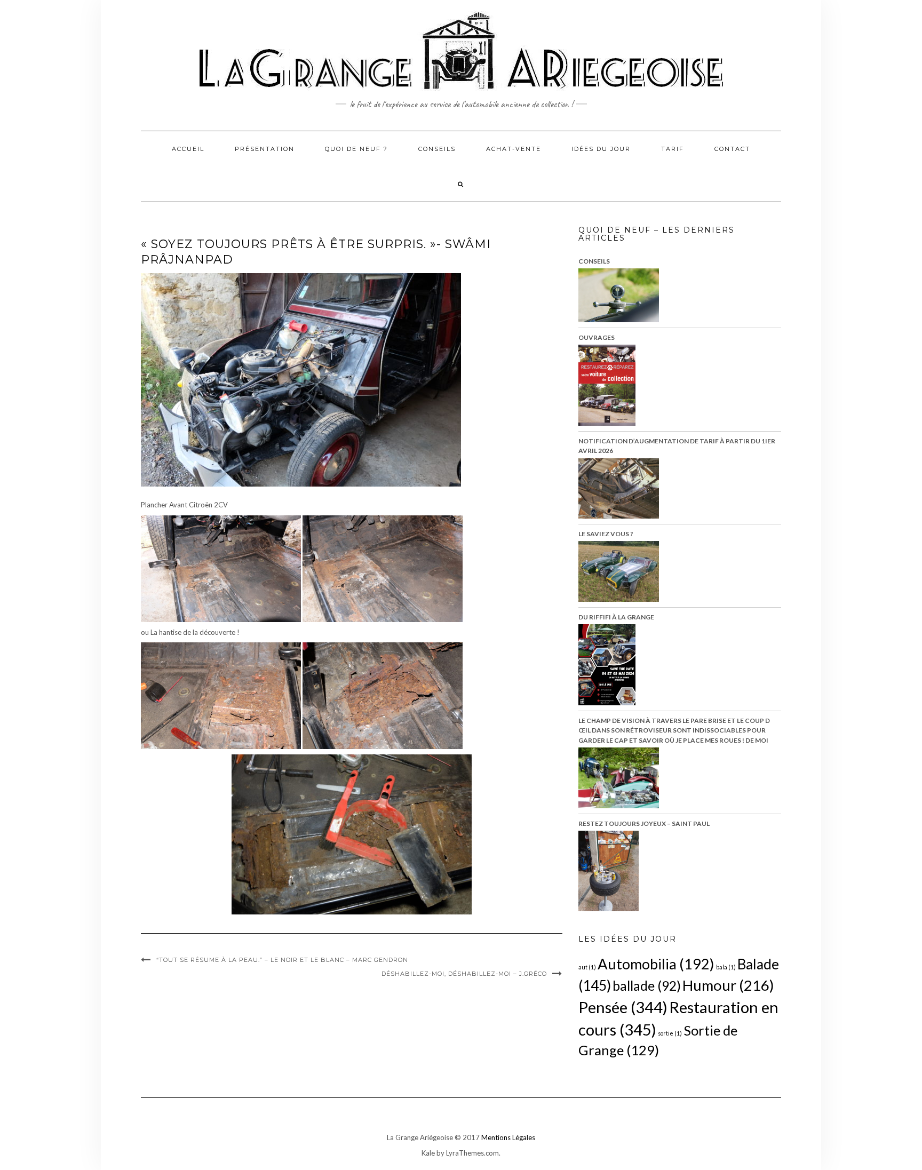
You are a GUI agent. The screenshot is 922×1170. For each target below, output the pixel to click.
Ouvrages (596, 337)
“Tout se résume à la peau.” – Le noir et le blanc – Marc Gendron (282, 960)
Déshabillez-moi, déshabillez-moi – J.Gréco (464, 973)
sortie (670, 1033)
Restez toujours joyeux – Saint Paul (644, 823)
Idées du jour (601, 149)
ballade (647, 985)
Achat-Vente (513, 149)
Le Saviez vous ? (605, 534)
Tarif (672, 149)
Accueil (188, 149)
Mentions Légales (508, 1137)
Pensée (622, 1007)
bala (726, 967)
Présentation (265, 149)
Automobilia (656, 964)
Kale (428, 1153)
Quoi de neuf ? (356, 149)
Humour (728, 985)
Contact (732, 149)
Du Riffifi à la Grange (616, 617)
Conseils (437, 149)
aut (587, 967)
